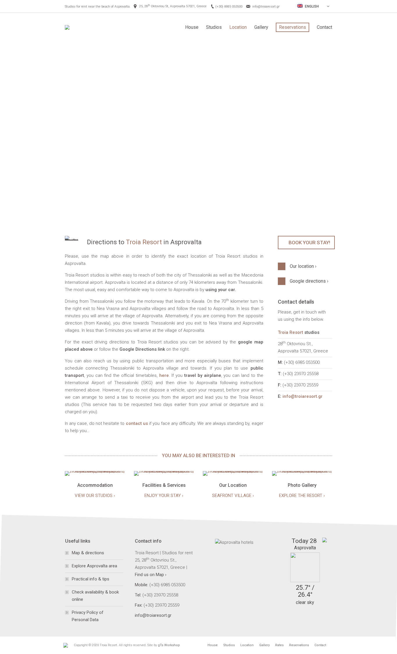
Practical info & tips (90, 579)
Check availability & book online (95, 595)
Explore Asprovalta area (94, 566)
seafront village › (233, 495)
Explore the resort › (302, 495)
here (164, 375)
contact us (137, 423)
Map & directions (88, 552)
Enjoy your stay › (163, 495)
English (311, 6)
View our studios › (95, 495)
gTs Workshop (169, 645)
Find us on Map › (151, 574)
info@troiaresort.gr (266, 6)
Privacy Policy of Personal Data (87, 616)
